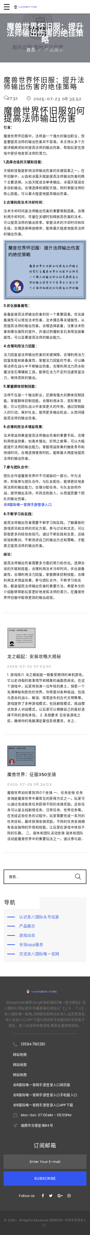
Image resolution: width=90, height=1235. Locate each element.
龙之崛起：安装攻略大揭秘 (34, 657)
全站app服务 (31, 944)
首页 (31, 50)
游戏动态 (27, 935)
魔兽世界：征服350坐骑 (31, 775)
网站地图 (20, 1054)
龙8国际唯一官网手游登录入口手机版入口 (45, 1095)
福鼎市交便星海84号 (37, 1125)
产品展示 (27, 926)
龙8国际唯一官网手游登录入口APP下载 (43, 1105)
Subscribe (45, 1178)
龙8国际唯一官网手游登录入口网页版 (41, 1084)
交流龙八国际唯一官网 (39, 954)
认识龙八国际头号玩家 (39, 917)
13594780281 (33, 1044)
